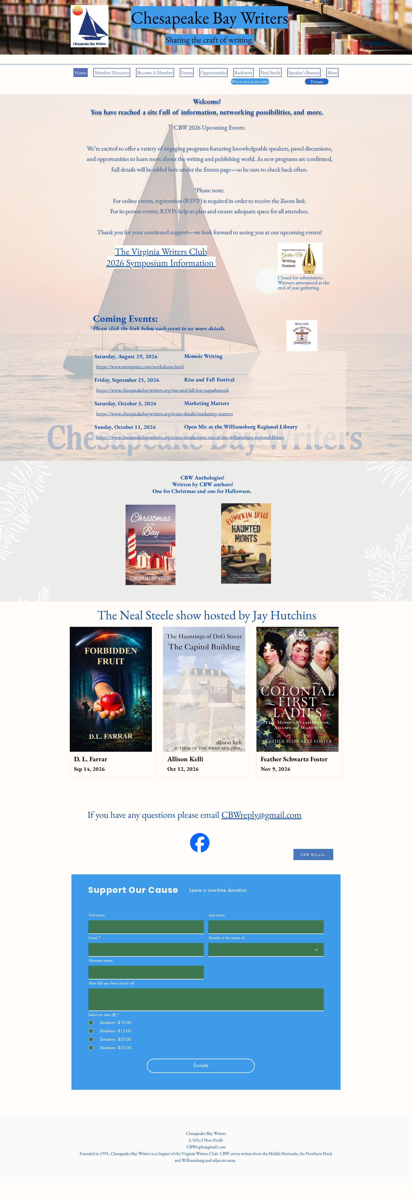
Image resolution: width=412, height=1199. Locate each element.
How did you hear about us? (111, 983)
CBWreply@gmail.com (261, 815)
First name (97, 915)
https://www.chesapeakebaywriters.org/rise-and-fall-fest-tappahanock (162, 390)
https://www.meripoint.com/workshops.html (140, 366)
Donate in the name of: (227, 938)
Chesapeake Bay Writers (206, 1133)
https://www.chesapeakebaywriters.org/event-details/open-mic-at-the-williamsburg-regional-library (190, 437)
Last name (217, 915)
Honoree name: (101, 960)
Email (93, 938)
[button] (338, 34)
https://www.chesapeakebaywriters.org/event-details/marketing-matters (164, 413)
